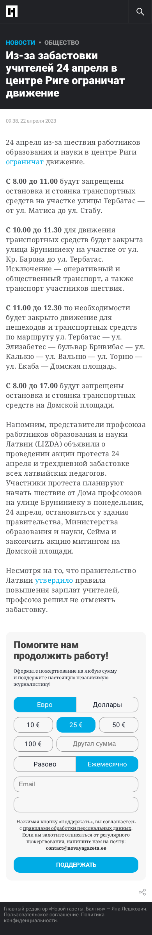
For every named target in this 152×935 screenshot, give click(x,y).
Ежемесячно (107, 764)
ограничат (25, 161)
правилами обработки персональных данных (77, 828)
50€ (118, 725)
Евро (45, 704)
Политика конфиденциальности (54, 917)
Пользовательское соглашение (41, 914)
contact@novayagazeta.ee (76, 848)
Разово (45, 764)
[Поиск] (140, 11)
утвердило (54, 580)
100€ (33, 744)
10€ (33, 725)
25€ (76, 725)
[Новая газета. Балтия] (13, 11)
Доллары (107, 704)
